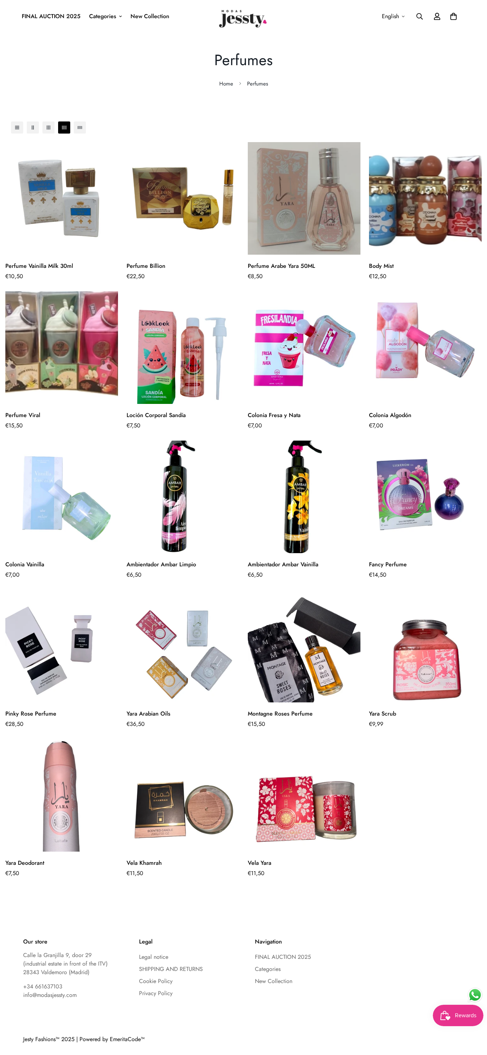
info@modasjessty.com (50, 995)
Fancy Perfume (388, 564)
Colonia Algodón (390, 415)
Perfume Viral (22, 415)
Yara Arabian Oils (148, 714)
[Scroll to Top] (454, 993)
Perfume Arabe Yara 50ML (281, 266)
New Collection (149, 16)
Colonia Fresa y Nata (274, 415)
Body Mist (381, 266)
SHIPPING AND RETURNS (171, 969)
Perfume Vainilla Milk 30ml (39, 266)
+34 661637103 (42, 986)
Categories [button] (102, 16)
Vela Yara (259, 863)
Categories (268, 969)
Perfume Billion (146, 266)
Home (226, 84)
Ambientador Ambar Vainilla (283, 564)
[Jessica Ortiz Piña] (243, 16)
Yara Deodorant (24, 863)
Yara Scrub (382, 714)
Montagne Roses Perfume (280, 714)
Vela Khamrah (144, 863)
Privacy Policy (156, 993)
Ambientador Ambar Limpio (161, 564)
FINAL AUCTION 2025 (51, 16)
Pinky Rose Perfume (30, 714)
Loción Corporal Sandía (156, 415)
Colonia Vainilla (24, 564)
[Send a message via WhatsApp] (475, 995)
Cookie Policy (156, 981)
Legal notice (153, 957)
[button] (453, 16)
